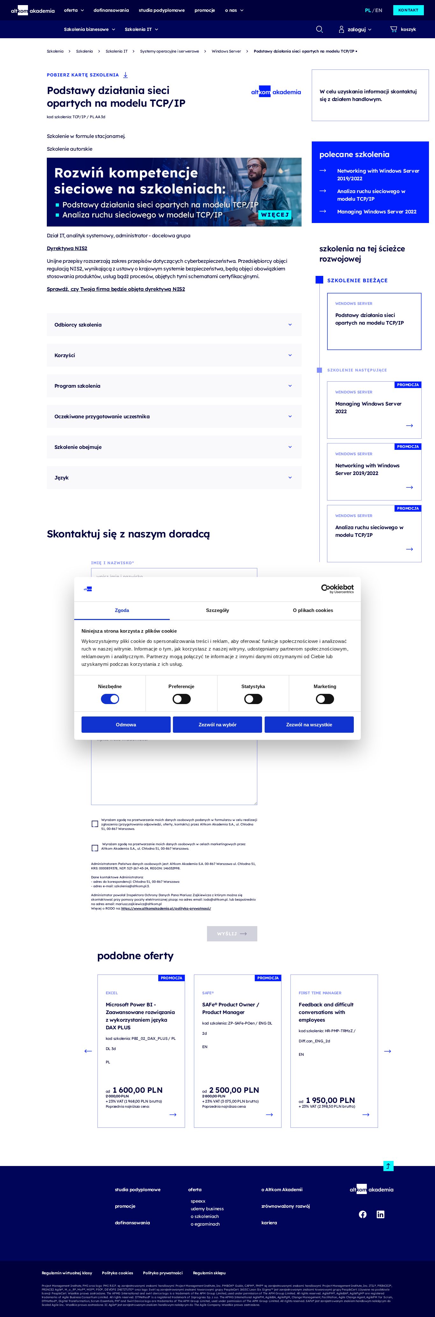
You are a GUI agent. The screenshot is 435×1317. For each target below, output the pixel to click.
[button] (33, 10)
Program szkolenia (77, 386)
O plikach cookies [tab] (313, 610)
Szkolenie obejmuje (78, 447)
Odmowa (126, 724)
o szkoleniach (205, 1216)
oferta (195, 1189)
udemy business (207, 1209)
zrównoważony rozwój (285, 1206)
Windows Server (226, 51)
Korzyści (64, 355)
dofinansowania (132, 1223)
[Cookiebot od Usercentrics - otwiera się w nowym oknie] (326, 589)
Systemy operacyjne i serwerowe (169, 51)
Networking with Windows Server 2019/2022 (378, 175)
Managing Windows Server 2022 (377, 211)
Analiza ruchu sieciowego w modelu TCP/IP (371, 195)
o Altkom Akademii (282, 1189)
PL (368, 10)
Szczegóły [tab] (217, 610)
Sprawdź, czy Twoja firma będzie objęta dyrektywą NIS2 (116, 289)
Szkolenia (55, 51)
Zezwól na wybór (218, 724)
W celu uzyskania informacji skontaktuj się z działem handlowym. (368, 95)
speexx (198, 1201)
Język (61, 477)
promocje (125, 1206)
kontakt (408, 10)
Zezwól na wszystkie (309, 724)
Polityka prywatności (162, 1272)
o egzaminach (205, 1224)
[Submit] (319, 29)
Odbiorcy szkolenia (78, 324)
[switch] (182, 699)
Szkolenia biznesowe (86, 29)
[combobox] (319, 29)
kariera (269, 1223)
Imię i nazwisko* (112, 562)
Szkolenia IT (138, 29)
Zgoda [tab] (122, 610)
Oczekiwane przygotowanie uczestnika (102, 416)
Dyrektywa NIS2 (67, 248)
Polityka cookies (117, 1272)
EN (378, 10)
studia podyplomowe (137, 1189)
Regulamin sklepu (209, 1272)
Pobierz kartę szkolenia (83, 75)
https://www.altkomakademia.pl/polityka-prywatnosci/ (166, 908)
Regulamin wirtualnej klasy (67, 1272)
